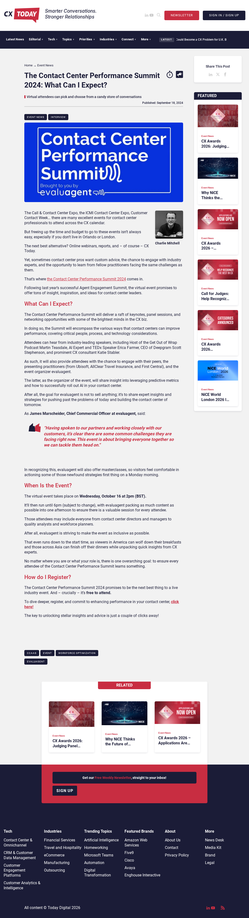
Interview (58, 117)
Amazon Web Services (135, 842)
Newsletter (182, 15)
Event (47, 653)
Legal (209, 862)
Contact (171, 847)
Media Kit (213, 847)
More (146, 39)
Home (28, 65)
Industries (108, 39)
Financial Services (59, 840)
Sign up (64, 790)
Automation (94, 862)
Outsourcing (54, 870)
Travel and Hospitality (62, 847)
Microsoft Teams (98, 855)
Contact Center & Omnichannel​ (18, 842)
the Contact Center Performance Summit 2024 (86, 279)
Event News (35, 117)
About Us (172, 840)
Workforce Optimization (77, 653)
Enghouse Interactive (142, 875)
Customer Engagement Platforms (14, 870)
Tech (52, 39)
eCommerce (54, 855)
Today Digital (59, 907)
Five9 (129, 852)
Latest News (15, 39)
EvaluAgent (36, 661)
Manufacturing (57, 862)
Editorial (36, 39)
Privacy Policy (177, 855)
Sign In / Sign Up (224, 15)
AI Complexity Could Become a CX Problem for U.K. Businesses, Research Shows (196, 39)
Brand (210, 855)
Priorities (87, 39)
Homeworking (96, 847)
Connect (129, 39)
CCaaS (31, 653)
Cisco (129, 860)
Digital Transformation (97, 873)
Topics (68, 39)
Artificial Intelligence (101, 840)
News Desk (214, 840)
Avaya (129, 867)
